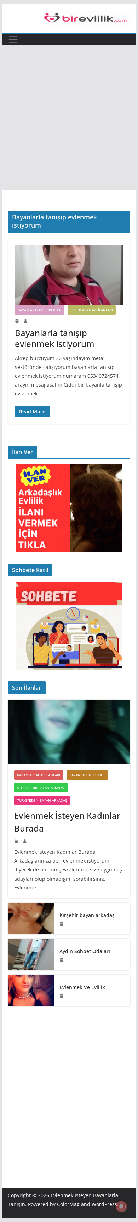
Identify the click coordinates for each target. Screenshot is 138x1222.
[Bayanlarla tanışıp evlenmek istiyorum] (69, 275)
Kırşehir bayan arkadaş (87, 915)
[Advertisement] (69, 117)
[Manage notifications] (121, 1206)
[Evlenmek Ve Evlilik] (31, 990)
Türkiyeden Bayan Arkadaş (42, 800)
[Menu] (13, 39)
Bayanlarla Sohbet (87, 774)
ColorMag (68, 1204)
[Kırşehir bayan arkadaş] (31, 918)
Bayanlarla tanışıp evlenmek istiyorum (54, 338)
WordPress (104, 1204)
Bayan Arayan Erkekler (39, 309)
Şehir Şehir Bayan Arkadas (41, 787)
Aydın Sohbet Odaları (84, 951)
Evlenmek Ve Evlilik (82, 987)
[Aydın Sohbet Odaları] (31, 954)
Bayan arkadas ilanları (38, 774)
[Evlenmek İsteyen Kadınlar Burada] (69, 732)
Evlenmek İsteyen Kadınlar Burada (67, 822)
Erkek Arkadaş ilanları (91, 309)
